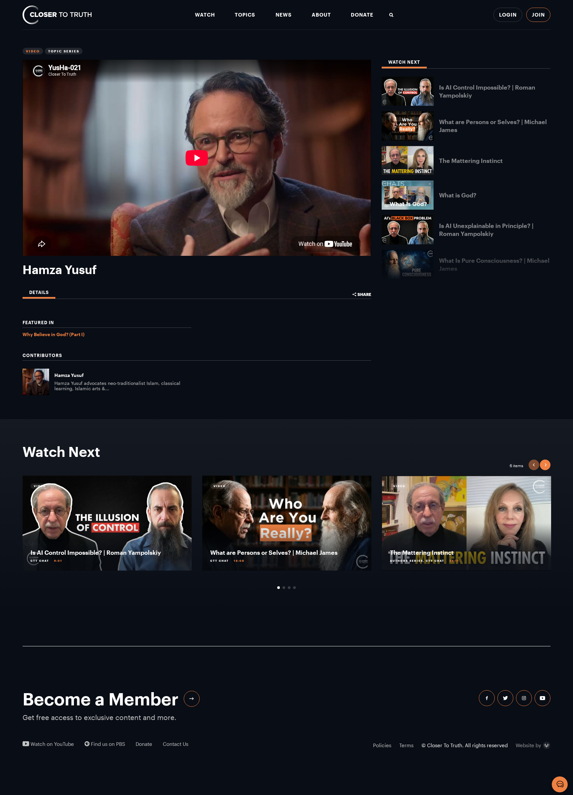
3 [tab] (289, 587)
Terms (406, 745)
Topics (245, 15)
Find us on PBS (107, 744)
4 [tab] (294, 587)
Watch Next (404, 62)
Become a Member (100, 698)
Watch (205, 15)
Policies (382, 745)
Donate (362, 15)
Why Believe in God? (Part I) (54, 334)
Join (538, 15)
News (284, 15)
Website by (528, 745)
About (321, 15)
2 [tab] (284, 587)
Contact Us (175, 744)
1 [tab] (278, 587)
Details (39, 292)
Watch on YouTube (51, 744)
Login (508, 15)
